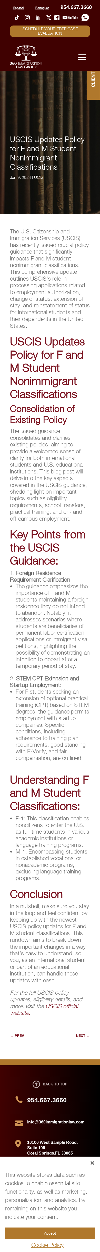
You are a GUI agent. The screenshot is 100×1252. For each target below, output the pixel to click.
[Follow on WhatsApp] (85, 17)
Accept (50, 1233)
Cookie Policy (47, 1245)
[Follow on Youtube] (70, 17)
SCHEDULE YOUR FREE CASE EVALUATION (50, 31)
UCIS (38, 177)
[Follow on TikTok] (17, 17)
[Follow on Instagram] (27, 17)
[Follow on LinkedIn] (37, 17)
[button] (92, 1163)
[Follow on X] (48, 17)
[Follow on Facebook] (57, 17)
